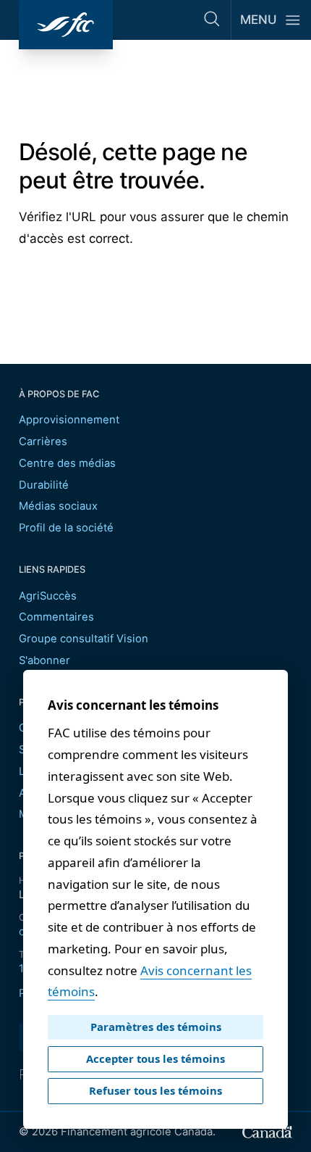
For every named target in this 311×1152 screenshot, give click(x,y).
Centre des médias (67, 463)
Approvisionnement (69, 419)
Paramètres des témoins (155, 1026)
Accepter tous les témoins (155, 1058)
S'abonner (44, 660)
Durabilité (44, 485)
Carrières (43, 441)
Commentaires (56, 616)
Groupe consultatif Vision (83, 638)
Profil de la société (66, 527)
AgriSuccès (48, 595)
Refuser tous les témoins (155, 1090)
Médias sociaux (58, 506)
